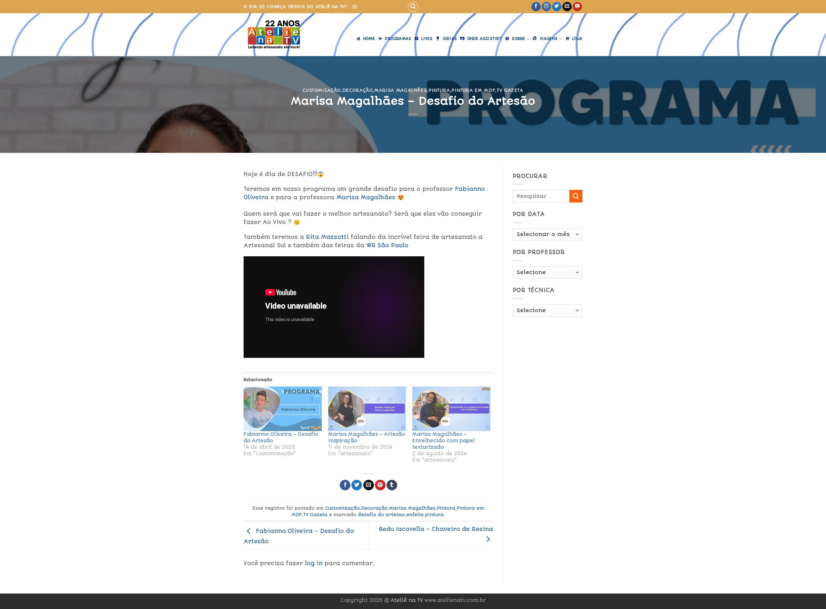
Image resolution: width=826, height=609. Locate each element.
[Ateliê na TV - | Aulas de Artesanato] (279, 34)
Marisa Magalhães (400, 90)
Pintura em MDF (473, 90)
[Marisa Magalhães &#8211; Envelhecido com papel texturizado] (451, 409)
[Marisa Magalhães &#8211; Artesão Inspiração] (367, 409)
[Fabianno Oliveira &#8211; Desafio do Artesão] (283, 409)
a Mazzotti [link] (327, 237)
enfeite (415, 514)
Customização (322, 90)
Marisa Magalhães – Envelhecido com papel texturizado (443, 440)
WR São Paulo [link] (387, 245)
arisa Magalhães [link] (366, 197)
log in (314, 563)
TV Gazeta (510, 90)
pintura (434, 514)
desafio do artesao (381, 514)
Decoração (357, 90)
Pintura (439, 90)
